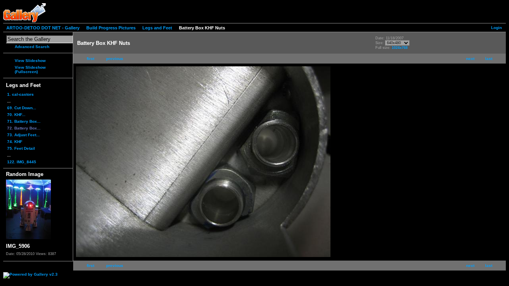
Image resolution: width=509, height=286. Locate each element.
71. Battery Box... (24, 121)
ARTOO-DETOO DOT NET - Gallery (43, 27)
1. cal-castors (20, 94)
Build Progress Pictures (111, 27)
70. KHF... (16, 114)
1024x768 (400, 48)
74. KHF (14, 141)
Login (496, 27)
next (470, 58)
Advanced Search (32, 46)
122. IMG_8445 (21, 162)
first (90, 58)
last (488, 58)
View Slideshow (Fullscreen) (30, 69)
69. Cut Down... (21, 108)
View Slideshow (30, 60)
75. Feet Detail (21, 148)
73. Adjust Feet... (23, 135)
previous (114, 58)
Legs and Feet (157, 27)
